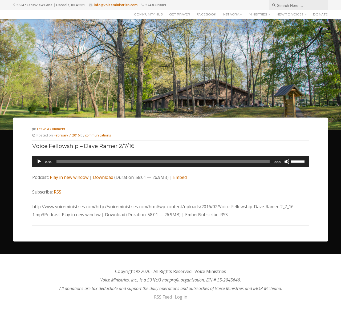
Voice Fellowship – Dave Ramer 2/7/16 (83, 146)
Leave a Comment (51, 128)
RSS (57, 192)
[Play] (39, 161)
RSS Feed (163, 297)
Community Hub (148, 14)
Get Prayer (179, 14)
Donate (320, 14)
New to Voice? (290, 14)
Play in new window (69, 177)
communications (98, 135)
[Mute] (287, 161)
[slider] (298, 161)
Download (103, 177)
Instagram (232, 14)
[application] (170, 161)
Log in (181, 297)
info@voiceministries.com (115, 4)
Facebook (206, 14)
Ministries (258, 14)
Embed (180, 177)
